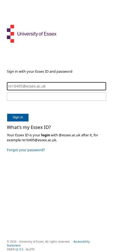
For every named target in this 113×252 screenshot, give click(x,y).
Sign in (18, 117)
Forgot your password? (26, 149)
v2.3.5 (19, 249)
